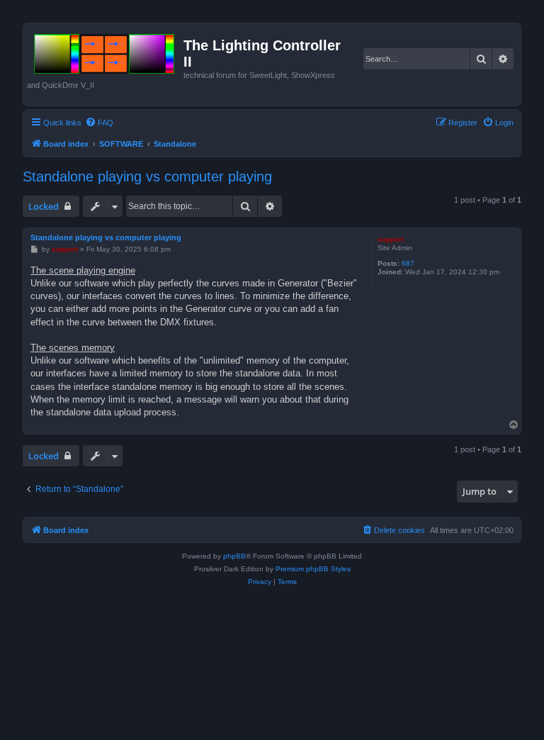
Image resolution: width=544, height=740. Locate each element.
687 (408, 263)
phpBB (234, 556)
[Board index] (105, 51)
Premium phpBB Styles (313, 569)
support (391, 239)
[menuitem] (99, 122)
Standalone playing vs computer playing (147, 176)
